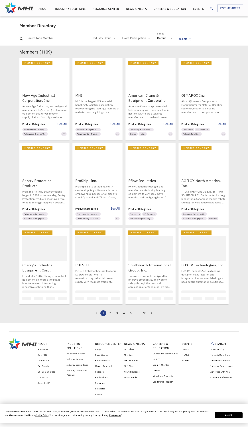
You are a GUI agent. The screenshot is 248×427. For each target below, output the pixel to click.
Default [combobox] (161, 38)
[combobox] (104, 38)
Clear (183, 39)
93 (144, 318)
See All (62, 124)
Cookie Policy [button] (41, 415)
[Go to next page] (152, 318)
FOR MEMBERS (230, 8)
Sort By (160, 33)
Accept (228, 415)
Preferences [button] (115, 415)
